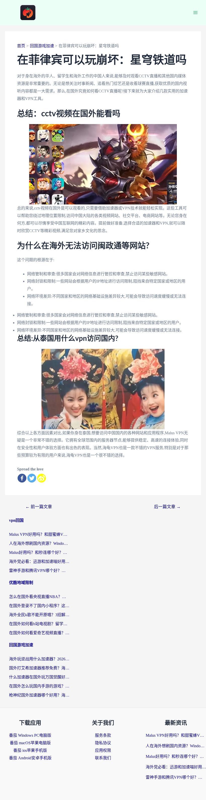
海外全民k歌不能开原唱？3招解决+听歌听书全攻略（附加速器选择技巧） (39, 615)
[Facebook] (22, 478)
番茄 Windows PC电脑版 (30, 735)
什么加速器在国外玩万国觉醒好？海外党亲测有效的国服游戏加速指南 (39, 677)
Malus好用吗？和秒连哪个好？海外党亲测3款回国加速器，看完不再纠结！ (39, 552)
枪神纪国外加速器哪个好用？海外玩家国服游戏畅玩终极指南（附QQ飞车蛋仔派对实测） (39, 695)
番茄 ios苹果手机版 (30, 750)
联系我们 (103, 758)
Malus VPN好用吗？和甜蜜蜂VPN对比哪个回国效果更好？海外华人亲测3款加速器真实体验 (39, 534)
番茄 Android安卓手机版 (30, 758)
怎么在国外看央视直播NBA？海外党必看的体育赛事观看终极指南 (39, 597)
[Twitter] (31, 478)
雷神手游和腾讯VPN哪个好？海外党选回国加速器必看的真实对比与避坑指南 (39, 570)
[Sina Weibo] (41, 478)
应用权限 (103, 750)
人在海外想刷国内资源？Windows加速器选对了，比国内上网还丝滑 (39, 543)
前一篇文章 (38, 507)
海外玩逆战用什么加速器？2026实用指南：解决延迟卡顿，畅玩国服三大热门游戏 (39, 659)
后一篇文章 (167, 507)
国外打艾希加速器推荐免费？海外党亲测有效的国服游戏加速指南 (39, 668)
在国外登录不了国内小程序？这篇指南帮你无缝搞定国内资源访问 (39, 606)
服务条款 (103, 735)
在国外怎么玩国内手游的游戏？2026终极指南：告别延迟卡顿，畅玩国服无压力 (39, 686)
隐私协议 (103, 743)
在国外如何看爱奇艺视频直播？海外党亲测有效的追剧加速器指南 (39, 633)
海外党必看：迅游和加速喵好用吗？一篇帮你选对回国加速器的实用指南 (39, 561)
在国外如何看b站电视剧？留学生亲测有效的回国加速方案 (39, 624)
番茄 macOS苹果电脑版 (30, 743)
